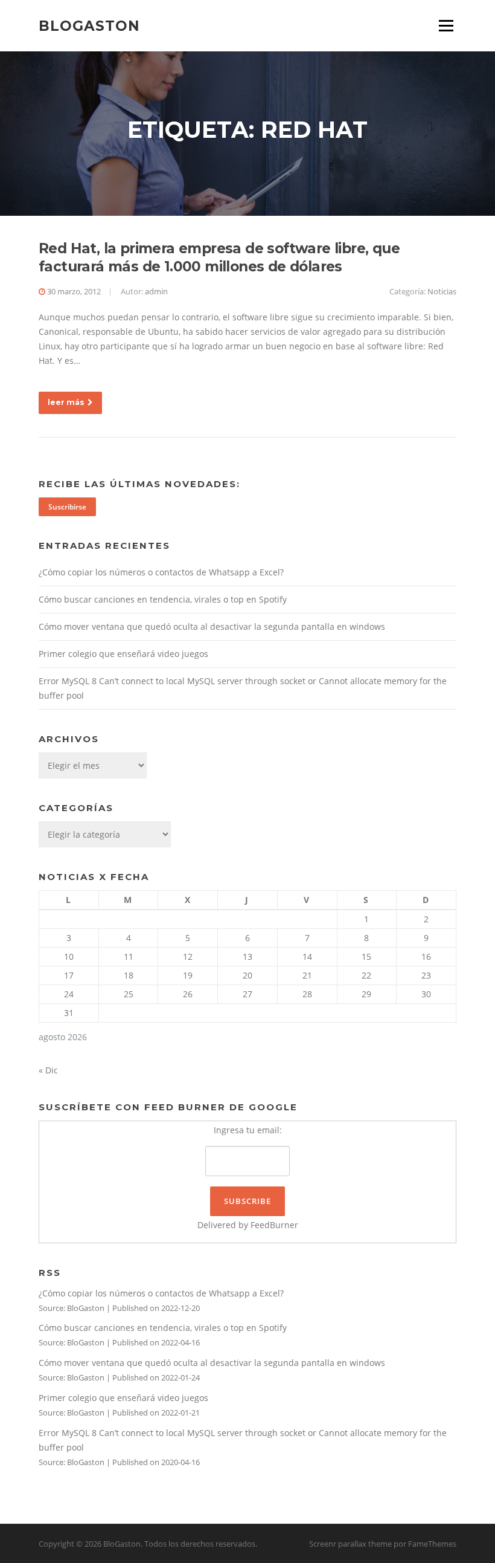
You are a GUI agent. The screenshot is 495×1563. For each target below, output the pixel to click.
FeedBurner (274, 1225)
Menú (445, 25)
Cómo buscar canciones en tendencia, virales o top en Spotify (163, 599)
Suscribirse (67, 507)
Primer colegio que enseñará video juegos (123, 653)
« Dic (48, 1070)
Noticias (441, 291)
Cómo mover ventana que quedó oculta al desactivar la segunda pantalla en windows (212, 626)
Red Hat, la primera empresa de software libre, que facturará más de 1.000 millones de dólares (219, 257)
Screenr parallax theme (350, 1543)
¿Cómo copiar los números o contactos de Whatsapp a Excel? (161, 572)
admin (156, 291)
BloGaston (89, 25)
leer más (66, 402)
